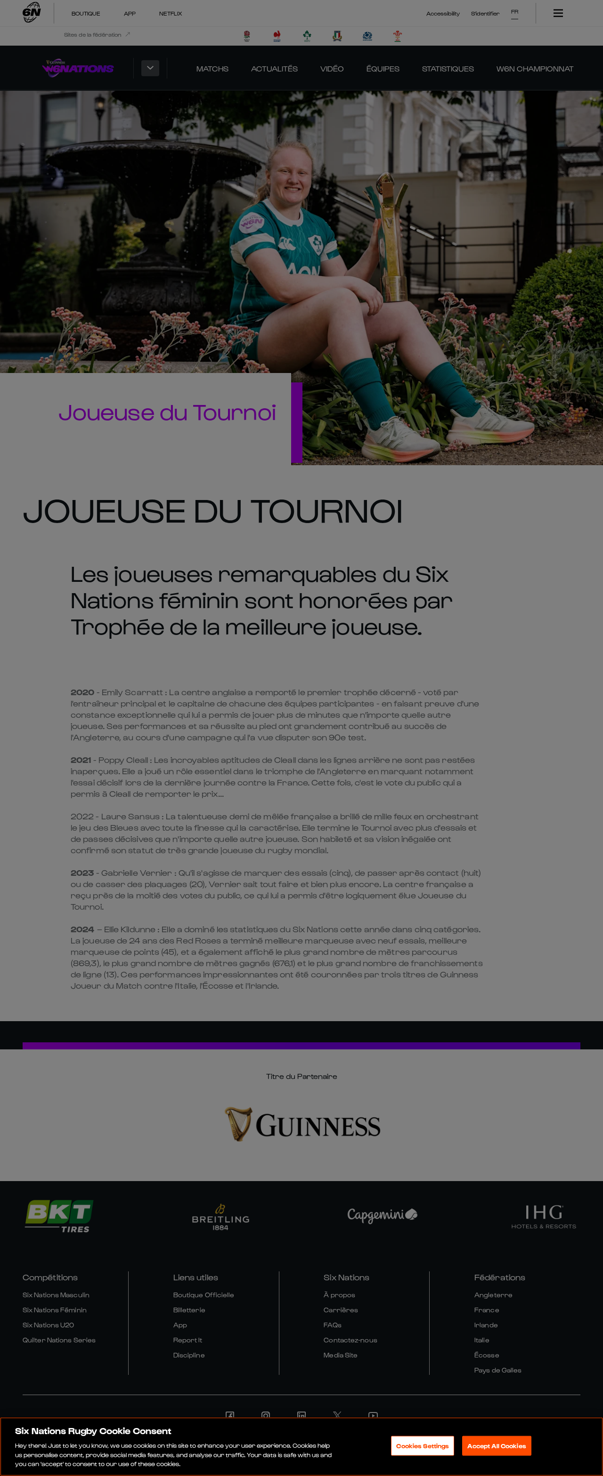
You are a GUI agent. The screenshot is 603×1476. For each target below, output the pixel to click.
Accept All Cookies (496, 1445)
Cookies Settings (422, 1445)
